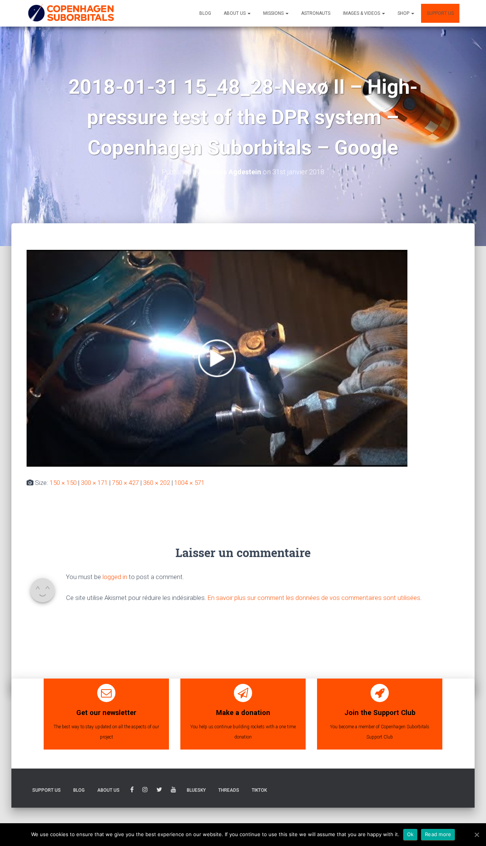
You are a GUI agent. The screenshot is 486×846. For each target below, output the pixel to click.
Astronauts (315, 13)
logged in (115, 577)
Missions (274, 13)
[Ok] (476, 834)
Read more (438, 834)
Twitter (159, 790)
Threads (228, 790)
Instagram (145, 790)
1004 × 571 (189, 482)
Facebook (131, 790)
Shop (404, 13)
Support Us (440, 13)
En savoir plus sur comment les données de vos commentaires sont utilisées (314, 597)
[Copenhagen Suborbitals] (71, 13)
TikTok (259, 790)
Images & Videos (362, 13)
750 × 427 (125, 482)
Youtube (173, 790)
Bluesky (196, 790)
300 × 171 (94, 482)
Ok (410, 834)
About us (235, 13)
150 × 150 (63, 482)
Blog (205, 13)
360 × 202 (156, 482)
